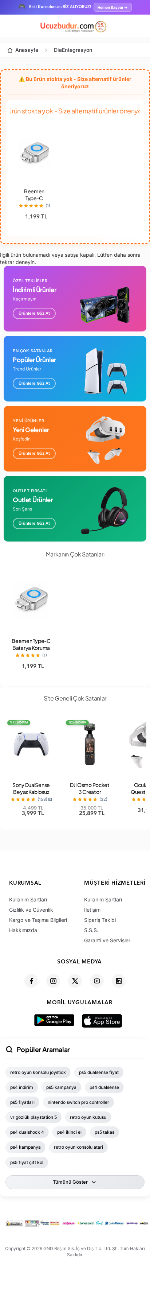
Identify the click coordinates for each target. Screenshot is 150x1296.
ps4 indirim (21, 1087)
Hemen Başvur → (113, 7)
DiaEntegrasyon (73, 50)
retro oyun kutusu (88, 1117)
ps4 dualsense (104, 1087)
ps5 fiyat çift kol (26, 1162)
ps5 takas (104, 1132)
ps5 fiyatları (22, 1102)
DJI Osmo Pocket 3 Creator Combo (90, 791)
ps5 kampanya (61, 1087)
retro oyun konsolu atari (78, 1147)
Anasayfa (26, 50)
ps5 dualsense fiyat (99, 1072)
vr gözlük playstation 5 (33, 1117)
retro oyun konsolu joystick (38, 1072)
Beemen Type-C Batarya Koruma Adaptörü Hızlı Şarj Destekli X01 (31, 651)
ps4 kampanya (25, 1147)
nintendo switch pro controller (78, 1102)
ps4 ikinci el (69, 1132)
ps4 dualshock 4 (27, 1132)
